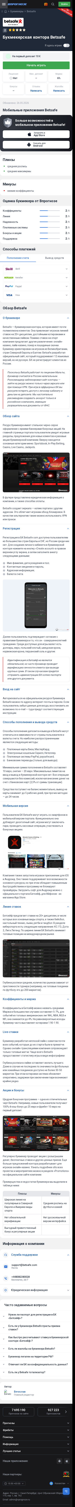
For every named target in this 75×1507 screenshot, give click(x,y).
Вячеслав (19, 1391)
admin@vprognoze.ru (19, 1499)
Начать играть (36, 65)
